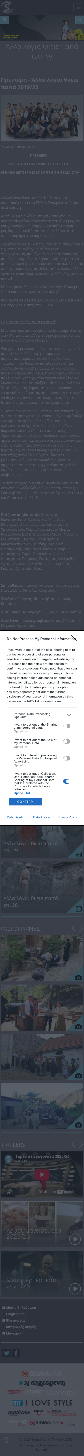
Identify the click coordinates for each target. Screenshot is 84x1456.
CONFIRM (25, 801)
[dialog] (42, 728)
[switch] (66, 726)
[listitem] (42, 715)
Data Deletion (16, 817)
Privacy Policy (67, 817)
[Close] (75, 639)
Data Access (42, 817)
